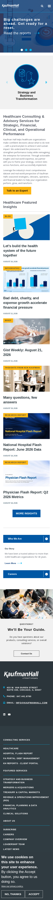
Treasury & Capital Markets (21, 792)
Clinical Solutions (15, 813)
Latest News (11, 849)
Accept (34, 894)
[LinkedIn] (4, 714)
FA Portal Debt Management (21, 758)
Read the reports (17, 33)
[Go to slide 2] (25, 49)
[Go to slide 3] (30, 49)
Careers (12, 574)
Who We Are (15, 539)
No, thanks (13, 894)
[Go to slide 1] (21, 49)
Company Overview (15, 839)
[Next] (51, 82)
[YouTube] (9, 714)
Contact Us (26, 653)
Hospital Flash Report (18, 753)
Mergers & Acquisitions (18, 787)
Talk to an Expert (17, 190)
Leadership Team (14, 844)
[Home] (10, 6)
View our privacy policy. (12, 886)
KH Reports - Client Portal (20, 763)
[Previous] (2, 82)
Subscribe (9, 829)
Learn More (10, 563)
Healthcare (11, 748)
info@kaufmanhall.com (31, 703)
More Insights (26, 513)
